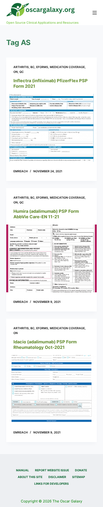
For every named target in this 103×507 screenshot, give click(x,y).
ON (15, 72)
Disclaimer (57, 477)
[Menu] (94, 13)
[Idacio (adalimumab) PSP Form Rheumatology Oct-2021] (51, 389)
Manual (22, 470)
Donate (81, 470)
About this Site (30, 477)
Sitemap (78, 477)
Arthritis (21, 67)
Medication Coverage (67, 67)
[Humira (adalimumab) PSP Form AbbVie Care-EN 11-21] (51, 259)
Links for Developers (51, 483)
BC (32, 67)
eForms (42, 67)
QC (21, 72)
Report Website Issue (52, 470)
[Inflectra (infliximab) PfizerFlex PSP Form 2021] (51, 128)
